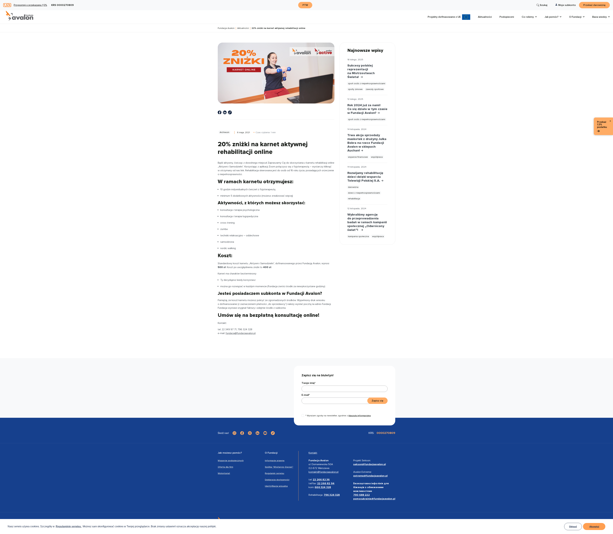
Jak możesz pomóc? (230, 452)
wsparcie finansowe (358, 157)
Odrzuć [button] (573, 526)
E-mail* (306, 395)
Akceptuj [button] (594, 526)
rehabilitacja (354, 198)
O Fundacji (271, 452)
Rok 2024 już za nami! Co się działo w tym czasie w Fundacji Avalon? (367, 109)
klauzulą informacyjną (359, 415)
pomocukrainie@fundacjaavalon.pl (374, 498)
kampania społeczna (358, 236)
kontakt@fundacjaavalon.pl (323, 472)
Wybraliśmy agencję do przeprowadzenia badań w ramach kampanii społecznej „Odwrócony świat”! (367, 222)
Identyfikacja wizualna (276, 486)
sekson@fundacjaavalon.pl (369, 464)
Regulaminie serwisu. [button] (69, 526)
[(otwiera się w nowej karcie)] (220, 112)
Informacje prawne (274, 460)
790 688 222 (361, 495)
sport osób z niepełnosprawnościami (366, 83)
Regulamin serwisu (274, 473)
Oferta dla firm (225, 467)
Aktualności (243, 28)
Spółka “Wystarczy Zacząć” (279, 467)
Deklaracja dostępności (277, 479)
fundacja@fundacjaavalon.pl (241, 333)
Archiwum (224, 132)
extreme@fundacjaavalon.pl (370, 475)
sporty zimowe (355, 89)
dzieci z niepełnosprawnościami (364, 193)
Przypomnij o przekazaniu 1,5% (30, 5)
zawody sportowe (375, 89)
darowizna (353, 187)
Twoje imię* (308, 383)
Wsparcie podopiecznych (231, 460)
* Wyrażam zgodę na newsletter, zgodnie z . (338, 415)
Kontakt (313, 452)
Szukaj (543, 5)
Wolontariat (224, 473)
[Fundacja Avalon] (19, 16)
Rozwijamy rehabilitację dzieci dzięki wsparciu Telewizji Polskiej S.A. (365, 177)
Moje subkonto (567, 5)
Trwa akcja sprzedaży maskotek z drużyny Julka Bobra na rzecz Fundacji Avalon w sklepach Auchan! (366, 142)
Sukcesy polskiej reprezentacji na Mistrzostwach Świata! (361, 71)
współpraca (377, 157)
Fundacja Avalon (226, 28)
